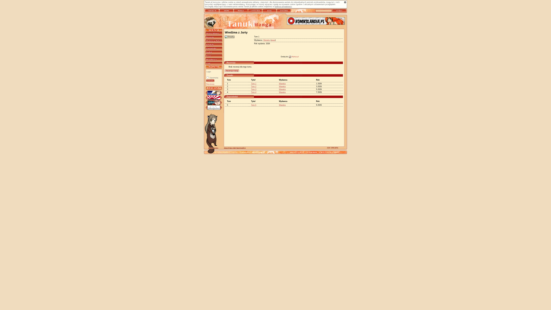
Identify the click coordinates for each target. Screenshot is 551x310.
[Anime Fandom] (213, 109)
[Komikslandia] (316, 21)
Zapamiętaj (213, 78)
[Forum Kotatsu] (213, 94)
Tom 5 (253, 105)
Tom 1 (253, 84)
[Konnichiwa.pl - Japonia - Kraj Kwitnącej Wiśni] (213, 99)
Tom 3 (253, 89)
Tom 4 (253, 92)
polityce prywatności (283, 6)
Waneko (266, 40)
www (273, 40)
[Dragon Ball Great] (213, 104)
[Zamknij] (345, 2)
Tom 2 (253, 86)
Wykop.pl (295, 57)
